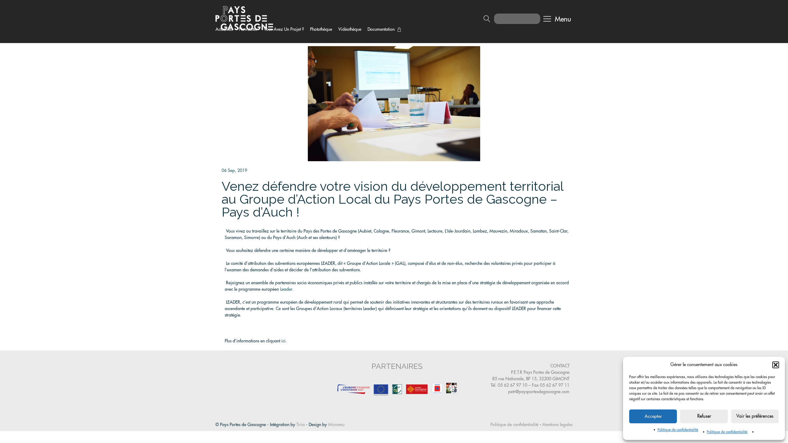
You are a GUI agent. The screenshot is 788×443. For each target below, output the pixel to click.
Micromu (336, 424)
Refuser (704, 416)
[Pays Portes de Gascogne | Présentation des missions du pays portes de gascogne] (244, 18)
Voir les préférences (755, 416)
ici (283, 341)
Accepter (653, 416)
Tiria (300, 424)
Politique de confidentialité (677, 430)
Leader (286, 289)
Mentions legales (557, 424)
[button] (776, 365)
